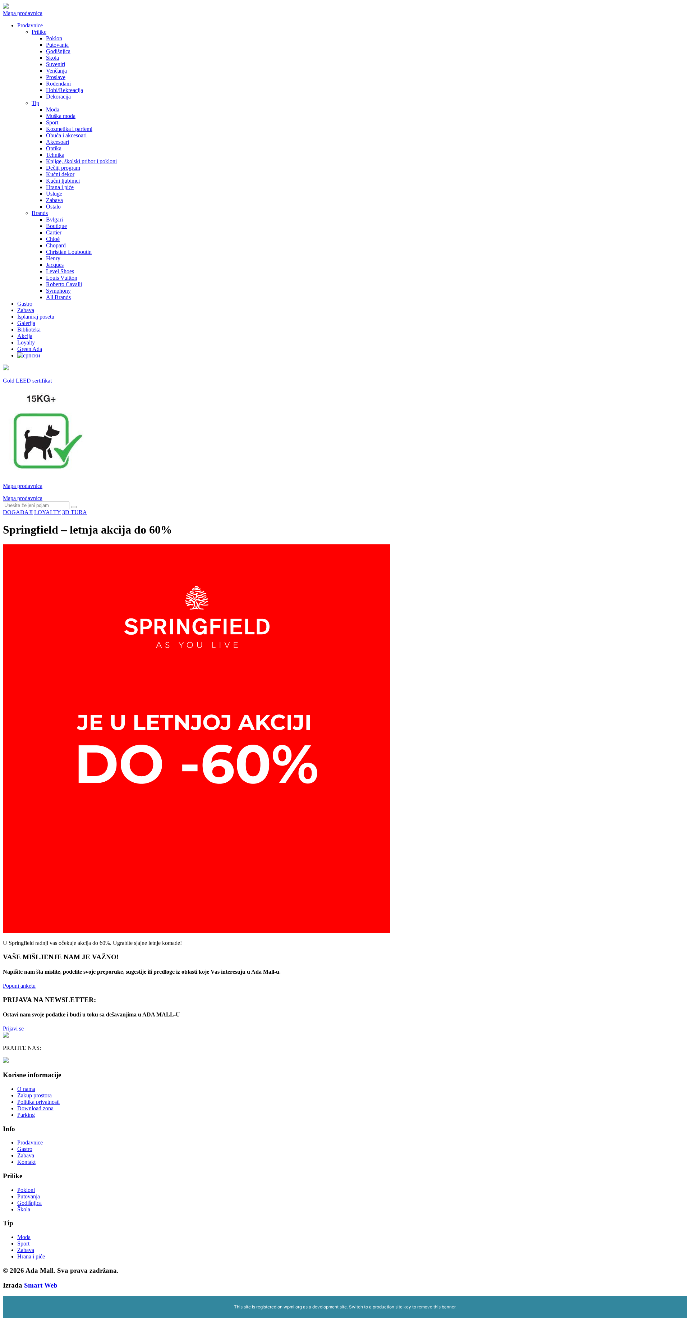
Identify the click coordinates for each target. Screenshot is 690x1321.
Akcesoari (57, 142)
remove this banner (436, 1306)
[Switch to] (28, 355)
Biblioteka (29, 329)
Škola (52, 58)
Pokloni (26, 1190)
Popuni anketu (19, 986)
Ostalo (53, 207)
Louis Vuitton (61, 278)
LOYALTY (47, 512)
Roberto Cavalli (64, 284)
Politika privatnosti (38, 1102)
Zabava (54, 200)
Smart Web (41, 1285)
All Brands (58, 297)
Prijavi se (13, 1028)
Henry (53, 258)
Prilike (39, 32)
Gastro (24, 304)
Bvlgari (54, 219)
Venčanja (56, 71)
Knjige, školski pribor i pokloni (81, 161)
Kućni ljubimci (63, 181)
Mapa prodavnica (22, 13)
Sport (52, 122)
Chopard (56, 245)
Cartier (53, 232)
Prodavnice (30, 25)
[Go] (74, 507)
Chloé (53, 239)
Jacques (55, 265)
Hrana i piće (60, 187)
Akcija (24, 336)
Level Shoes (60, 271)
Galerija (26, 323)
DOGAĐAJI (18, 512)
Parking (26, 1115)
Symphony (58, 291)
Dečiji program (63, 168)
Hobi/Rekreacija (64, 90)
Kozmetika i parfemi (69, 129)
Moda (52, 109)
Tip (35, 103)
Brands (40, 213)
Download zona (35, 1108)
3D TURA (74, 512)
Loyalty (26, 342)
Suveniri (55, 64)
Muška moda (60, 116)
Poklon (54, 38)
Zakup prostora (34, 1095)
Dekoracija (58, 96)
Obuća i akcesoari (66, 135)
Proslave (55, 77)
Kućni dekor (60, 174)
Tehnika (55, 155)
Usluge (54, 194)
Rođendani (58, 84)
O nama (26, 1089)
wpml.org (293, 1306)
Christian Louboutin (69, 252)
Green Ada (29, 349)
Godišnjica (58, 51)
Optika (53, 148)
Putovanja (57, 45)
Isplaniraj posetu (35, 317)
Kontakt (26, 1162)
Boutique (56, 226)
